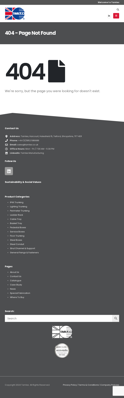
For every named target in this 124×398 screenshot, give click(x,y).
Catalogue (15, 280)
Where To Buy (17, 297)
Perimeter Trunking (20, 210)
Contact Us (15, 276)
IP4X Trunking (16, 202)
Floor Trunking (17, 235)
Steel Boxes (16, 240)
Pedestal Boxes (18, 227)
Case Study (16, 284)
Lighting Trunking (18, 206)
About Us (14, 272)
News (13, 289)
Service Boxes (17, 231)
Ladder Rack (16, 215)
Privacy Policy (70, 385)
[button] (117, 10)
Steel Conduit (17, 244)
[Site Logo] (15, 13)
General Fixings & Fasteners (24, 252)
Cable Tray (15, 219)
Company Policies (109, 385)
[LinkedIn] (109, 16)
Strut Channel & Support (22, 248)
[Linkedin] (9, 171)
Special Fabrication (20, 293)
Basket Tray (16, 223)
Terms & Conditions (88, 385)
